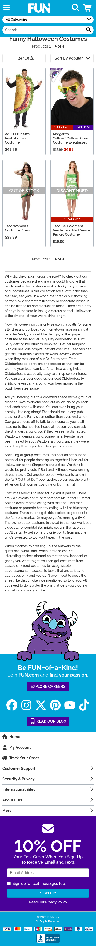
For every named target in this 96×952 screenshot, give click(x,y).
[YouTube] (69, 705)
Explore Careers (48, 686)
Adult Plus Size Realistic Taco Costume (17, 138)
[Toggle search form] (75, 7)
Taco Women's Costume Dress (17, 228)
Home (14, 737)
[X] (40, 705)
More (7, 810)
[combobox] (43, 30)
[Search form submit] (88, 30)
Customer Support (18, 768)
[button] (88, 7)
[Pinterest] (55, 705)
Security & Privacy (18, 779)
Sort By (69, 58)
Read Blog (50, 721)
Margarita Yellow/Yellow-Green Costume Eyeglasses (71, 138)
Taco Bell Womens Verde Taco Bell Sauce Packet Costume (71, 230)
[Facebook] (11, 705)
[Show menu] (6, 7)
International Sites (18, 789)
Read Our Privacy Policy (48, 902)
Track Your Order (24, 758)
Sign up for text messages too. (39, 883)
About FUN (12, 800)
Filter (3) (22, 58)
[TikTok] (84, 705)
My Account (20, 747)
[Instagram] (26, 705)
